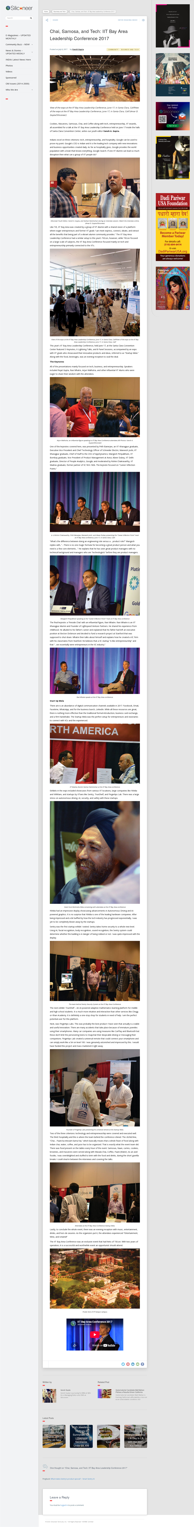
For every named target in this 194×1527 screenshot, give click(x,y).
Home (46, 12)
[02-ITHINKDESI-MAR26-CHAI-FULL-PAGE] (173, 157)
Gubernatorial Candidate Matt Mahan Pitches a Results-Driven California (130, 1391)
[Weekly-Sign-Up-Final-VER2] (173, 116)
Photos (9, 65)
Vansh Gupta (78, 49)
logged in (64, 1505)
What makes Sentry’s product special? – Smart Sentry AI (73, 1479)
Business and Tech (60, 12)
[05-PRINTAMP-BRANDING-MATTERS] (173, 74)
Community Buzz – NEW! (18, 44)
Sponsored (11, 77)
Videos (9, 71)
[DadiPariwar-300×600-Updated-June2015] (173, 227)
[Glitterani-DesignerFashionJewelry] (173, 288)
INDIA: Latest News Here (18, 59)
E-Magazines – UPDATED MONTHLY (18, 37)
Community (113, 50)
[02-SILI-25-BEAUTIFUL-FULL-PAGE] (173, 25)
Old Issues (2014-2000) (17, 83)
